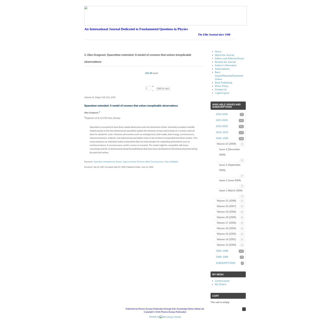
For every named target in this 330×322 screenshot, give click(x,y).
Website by (154, 317)
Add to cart (163, 88)
